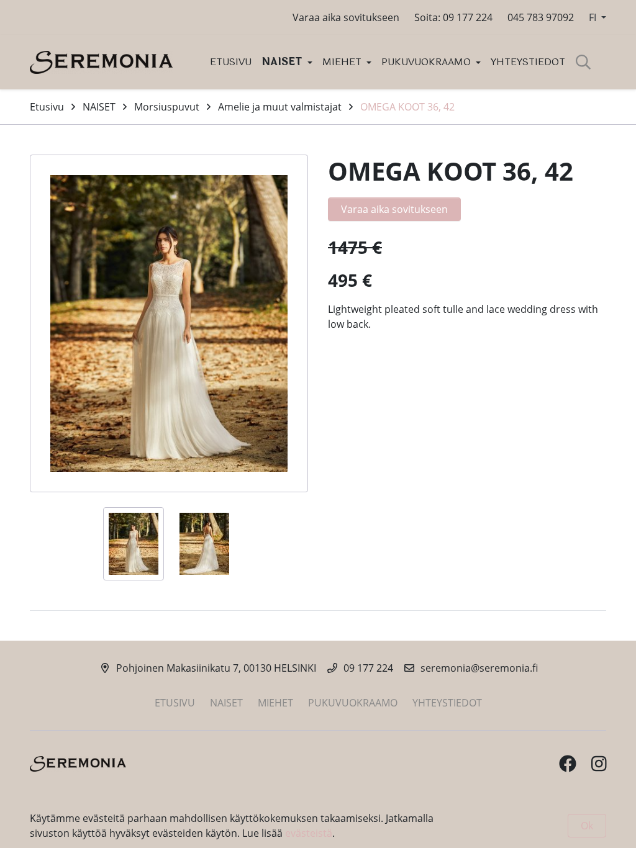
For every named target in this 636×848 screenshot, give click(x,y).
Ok (587, 825)
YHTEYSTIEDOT (528, 62)
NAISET (283, 62)
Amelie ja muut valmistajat (280, 107)
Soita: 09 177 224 (453, 17)
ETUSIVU (231, 62)
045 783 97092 (540, 17)
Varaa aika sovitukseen (346, 17)
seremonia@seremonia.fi (479, 668)
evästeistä (308, 833)
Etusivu (47, 107)
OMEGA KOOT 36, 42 (407, 107)
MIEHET (343, 62)
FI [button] (594, 17)
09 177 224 (368, 668)
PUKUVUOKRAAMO (427, 62)
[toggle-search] (583, 62)
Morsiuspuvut (166, 107)
